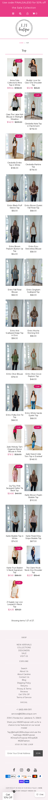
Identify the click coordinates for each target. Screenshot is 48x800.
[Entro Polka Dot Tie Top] (15, 398)
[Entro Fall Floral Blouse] (15, 273)
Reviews (24, 691)
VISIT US (24, 656)
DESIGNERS (24, 650)
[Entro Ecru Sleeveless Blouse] (33, 229)
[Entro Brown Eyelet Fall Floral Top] (33, 188)
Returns (24, 686)
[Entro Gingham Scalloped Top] (33, 273)
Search (24, 668)
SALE (24, 653)
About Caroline (24, 674)
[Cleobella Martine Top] (33, 147)
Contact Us (24, 677)
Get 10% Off (24, 694)
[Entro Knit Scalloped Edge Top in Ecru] (15, 314)
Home (21, 43)
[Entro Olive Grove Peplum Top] (33, 357)
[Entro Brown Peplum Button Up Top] (15, 229)
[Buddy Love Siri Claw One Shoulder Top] (33, 67)
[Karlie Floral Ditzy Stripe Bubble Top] (33, 519)
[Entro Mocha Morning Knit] (33, 314)
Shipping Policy (24, 683)
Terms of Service (24, 697)
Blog (24, 680)
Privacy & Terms (24, 689)
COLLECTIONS (24, 647)
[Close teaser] (14, 791)
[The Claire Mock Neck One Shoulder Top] (33, 555)
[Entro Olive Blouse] (15, 357)
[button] (8, 796)
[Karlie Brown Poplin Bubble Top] (33, 478)
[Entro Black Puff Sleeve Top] (15, 188)
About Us (24, 671)
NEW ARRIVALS (24, 645)
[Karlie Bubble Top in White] (15, 519)
